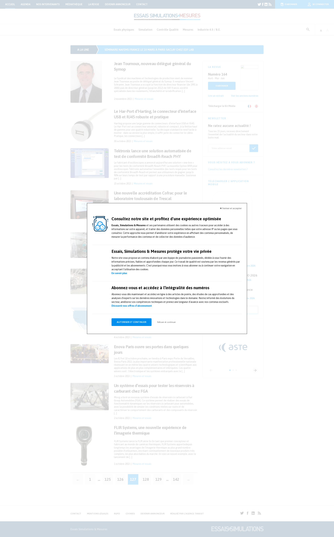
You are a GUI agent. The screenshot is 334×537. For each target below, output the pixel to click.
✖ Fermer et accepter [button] (231, 208)
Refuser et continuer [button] (166, 322)
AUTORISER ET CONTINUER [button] (131, 322)
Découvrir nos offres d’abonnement (132, 305)
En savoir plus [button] (119, 273)
